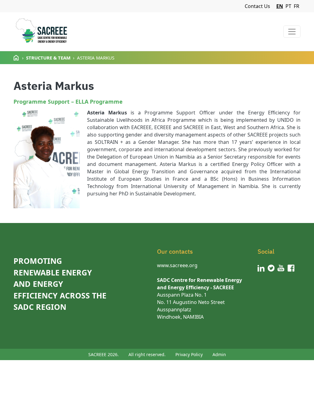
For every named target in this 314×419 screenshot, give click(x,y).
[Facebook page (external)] (291, 268)
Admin (219, 354)
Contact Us (257, 6)
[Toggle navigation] (292, 31)
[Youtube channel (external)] (281, 268)
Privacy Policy (189, 354)
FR (296, 6)
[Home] (41, 31)
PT (288, 6)
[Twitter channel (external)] (271, 268)
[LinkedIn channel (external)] (261, 268)
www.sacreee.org (177, 265)
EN (279, 6)
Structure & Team (48, 58)
